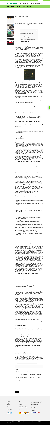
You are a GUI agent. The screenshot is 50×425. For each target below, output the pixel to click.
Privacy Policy (9, 409)
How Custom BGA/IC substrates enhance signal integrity (36, 371)
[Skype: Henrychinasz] (49, 107)
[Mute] (12, 36)
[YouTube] (42, 421)
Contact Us (9, 407)
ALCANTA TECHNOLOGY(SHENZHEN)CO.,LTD (17, 421)
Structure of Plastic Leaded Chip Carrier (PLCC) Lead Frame (23, 377)
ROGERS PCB (21, 409)
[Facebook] (38, 421)
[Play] (7, 36)
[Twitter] (39, 421)
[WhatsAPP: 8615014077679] (49, 108)
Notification (36, 9)
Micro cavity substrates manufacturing (22, 16)
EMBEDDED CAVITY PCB (23, 407)
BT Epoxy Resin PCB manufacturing (21, 366)
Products (8, 401)
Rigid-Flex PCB (21, 404)
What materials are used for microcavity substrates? (26, 34)
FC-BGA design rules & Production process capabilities (22, 371)
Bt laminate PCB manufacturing (21, 365)
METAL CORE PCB (22, 406)
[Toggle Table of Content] (37, 30)
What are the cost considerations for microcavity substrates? (27, 33)
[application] (10, 30)
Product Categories (22, 399)
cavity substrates (19, 19)
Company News (31, 9)
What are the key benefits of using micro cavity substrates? (27, 37)
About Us (8, 399)
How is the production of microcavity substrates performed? (27, 32)
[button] (10, 30)
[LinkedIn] (41, 421)
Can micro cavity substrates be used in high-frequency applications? (28, 39)
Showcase (39, 9)
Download (8, 404)
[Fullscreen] (13, 36)
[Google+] (40, 421)
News (34, 9)
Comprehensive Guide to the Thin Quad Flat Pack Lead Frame (37, 377)
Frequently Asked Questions (24, 36)
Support (8, 406)
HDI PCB (20, 403)
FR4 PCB (20, 401)
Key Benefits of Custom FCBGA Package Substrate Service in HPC (23, 374)
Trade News (42, 9)
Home (28, 9)
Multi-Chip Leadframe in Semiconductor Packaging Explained (37, 374)
